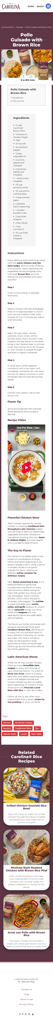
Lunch (23, 734)
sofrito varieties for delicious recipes (22, 574)
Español (40, 6)
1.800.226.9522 (28, 981)
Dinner (7, 722)
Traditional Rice (23, 728)
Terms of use (26, 999)
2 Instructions (17, 101)
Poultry (7, 728)
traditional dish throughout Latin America (26, 527)
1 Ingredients (17, 97)
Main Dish (36, 734)
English (31, 6)
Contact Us (26, 989)
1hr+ (37, 728)
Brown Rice (24, 274)
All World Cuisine (23, 722)
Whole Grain (9, 734)
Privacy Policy (26, 1004)
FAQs (26, 994)
